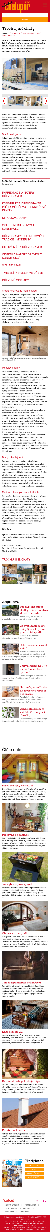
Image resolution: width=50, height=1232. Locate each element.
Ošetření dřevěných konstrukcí (18, 226)
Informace (25, 1211)
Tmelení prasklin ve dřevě (22, 273)
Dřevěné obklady (15, 280)
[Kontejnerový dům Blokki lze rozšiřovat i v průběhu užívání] (40, 569)
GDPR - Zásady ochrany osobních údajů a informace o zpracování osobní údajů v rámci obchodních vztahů (25, 1228)
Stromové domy (14, 218)
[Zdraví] (41, 1201)
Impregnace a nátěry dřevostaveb (18, 194)
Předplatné (30, 1205)
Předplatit (34, 1166)
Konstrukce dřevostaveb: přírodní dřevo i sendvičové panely (24, 206)
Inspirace (11, 36)
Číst (34, 1169)
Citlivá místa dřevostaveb (22, 247)
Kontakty (9, 1211)
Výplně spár (11, 265)
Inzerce (27, 1208)
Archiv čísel (34, 1177)
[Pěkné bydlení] (8, 1201)
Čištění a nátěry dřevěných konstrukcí (23, 256)
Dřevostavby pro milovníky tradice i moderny (23, 237)
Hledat (25, 19)
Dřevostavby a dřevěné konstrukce (22, 33)
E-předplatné (11, 1208)
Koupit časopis (34, 1173)
